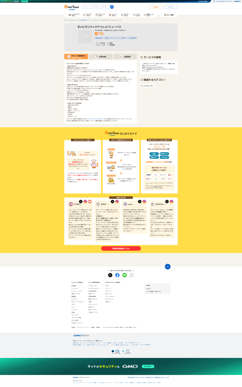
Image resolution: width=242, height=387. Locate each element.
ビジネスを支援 (101, 382)
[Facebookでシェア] (117, 275)
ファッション (74, 288)
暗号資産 (144, 382)
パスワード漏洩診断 (107, 342)
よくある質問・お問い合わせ (153, 291)
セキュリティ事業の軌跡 (145, 344)
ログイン (171, 7)
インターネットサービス (78, 382)
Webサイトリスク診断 (118, 342)
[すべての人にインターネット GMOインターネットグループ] (229, 1)
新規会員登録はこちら (121, 248)
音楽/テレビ (91, 307)
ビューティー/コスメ (76, 291)
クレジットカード (93, 304)
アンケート (108, 288)
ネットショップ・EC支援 (90, 382)
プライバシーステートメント (83, 327)
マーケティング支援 (118, 382)
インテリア (74, 309)
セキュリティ (109, 382)
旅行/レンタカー (92, 309)
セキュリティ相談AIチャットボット (132, 342)
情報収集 (132, 382)
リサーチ (126, 382)
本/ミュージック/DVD (77, 301)
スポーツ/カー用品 (76, 317)
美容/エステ (91, 293)
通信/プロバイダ (92, 299)
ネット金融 (138, 382)
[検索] (112, 7)
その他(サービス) (92, 312)
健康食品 (73, 296)
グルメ (73, 304)
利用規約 (73, 327)
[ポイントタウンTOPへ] (71, 7)
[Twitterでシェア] (110, 275)
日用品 (73, 312)
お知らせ (148, 289)
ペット (73, 307)
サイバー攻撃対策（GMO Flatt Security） (120, 344)
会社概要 (93, 327)
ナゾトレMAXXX (109, 296)
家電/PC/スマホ (75, 293)
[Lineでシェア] (125, 275)
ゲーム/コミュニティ (147, 86)
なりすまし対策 (134, 344)
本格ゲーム (108, 301)
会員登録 (155, 7)
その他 (158, 382)
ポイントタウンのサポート (96, 119)
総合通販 (73, 286)
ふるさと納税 (74, 320)
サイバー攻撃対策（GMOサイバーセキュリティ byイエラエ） (96, 344)
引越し (90, 301)
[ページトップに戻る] (168, 266)
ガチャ (107, 286)
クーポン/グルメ (92, 286)
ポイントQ (108, 291)
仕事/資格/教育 (92, 291)
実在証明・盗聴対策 (77, 344)
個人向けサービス (151, 382)
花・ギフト (74, 299)
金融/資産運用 (92, 296)
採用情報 (98, 327)
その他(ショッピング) (76, 323)
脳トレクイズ (108, 293)
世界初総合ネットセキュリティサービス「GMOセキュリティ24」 (87, 342)
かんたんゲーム (109, 299)
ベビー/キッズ (75, 315)
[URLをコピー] (132, 275)
